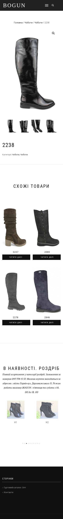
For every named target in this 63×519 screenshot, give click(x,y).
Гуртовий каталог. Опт (15, 487)
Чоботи (29, 22)
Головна (18, 22)
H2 (47, 422)
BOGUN (14, 5)
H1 (15, 422)
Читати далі (15, 257)
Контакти (8, 492)
